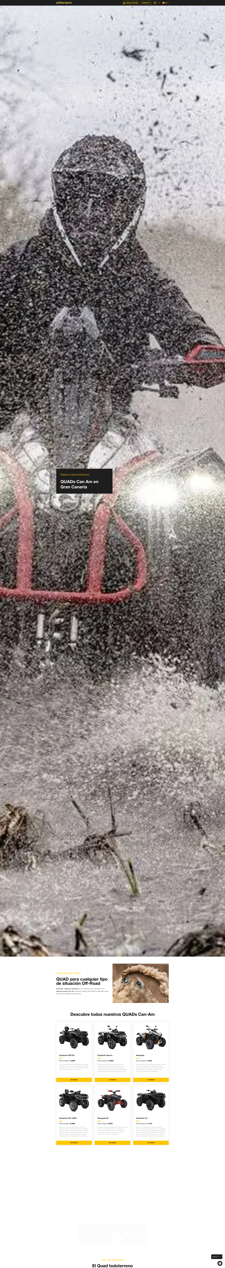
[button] (219, 1263)
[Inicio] (64, 2)
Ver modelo (74, 1079)
